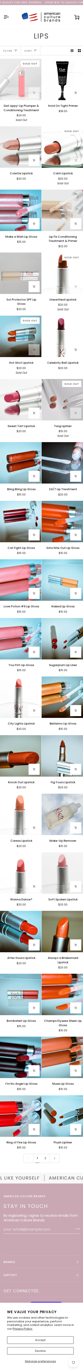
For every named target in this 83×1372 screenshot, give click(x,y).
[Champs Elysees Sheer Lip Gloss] (62, 994)
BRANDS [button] (9, 1262)
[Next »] (55, 1158)
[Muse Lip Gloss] (62, 1057)
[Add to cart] (34, 92)
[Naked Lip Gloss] (62, 580)
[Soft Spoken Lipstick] (62, 873)
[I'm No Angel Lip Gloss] (20, 1057)
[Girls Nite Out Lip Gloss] (62, 521)
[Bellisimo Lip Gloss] (62, 697)
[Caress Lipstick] (20, 814)
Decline (40, 1351)
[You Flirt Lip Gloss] (20, 638)
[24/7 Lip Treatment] (62, 463)
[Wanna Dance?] (20, 873)
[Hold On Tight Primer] (62, 79)
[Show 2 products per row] (79, 50)
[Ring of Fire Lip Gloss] (20, 1116)
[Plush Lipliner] (62, 1116)
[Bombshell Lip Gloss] (20, 994)
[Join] (75, 1228)
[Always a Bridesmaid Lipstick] (62, 931)
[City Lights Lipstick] (20, 697)
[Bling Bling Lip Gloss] (20, 463)
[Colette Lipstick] (20, 147)
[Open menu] (10, 17)
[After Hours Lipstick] (20, 931)
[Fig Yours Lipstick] (62, 756)
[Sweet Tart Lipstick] (20, 399)
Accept (40, 1340)
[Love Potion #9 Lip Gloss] (20, 580)
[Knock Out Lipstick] (20, 756)
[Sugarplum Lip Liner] (62, 638)
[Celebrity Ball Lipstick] (62, 336)
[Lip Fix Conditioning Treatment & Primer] (62, 210)
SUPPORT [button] (10, 1275)
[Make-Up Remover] (62, 814)
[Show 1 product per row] (72, 50)
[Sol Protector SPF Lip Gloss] (20, 273)
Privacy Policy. (23, 1329)
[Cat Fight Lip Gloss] (20, 521)
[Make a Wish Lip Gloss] (20, 210)
